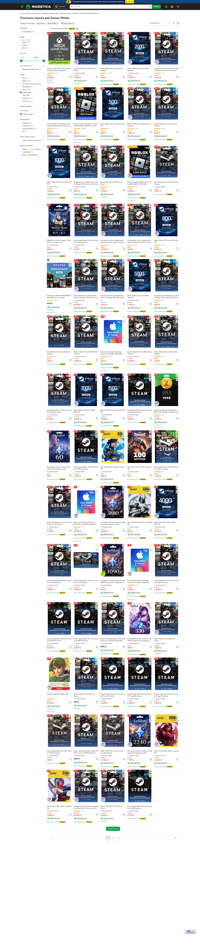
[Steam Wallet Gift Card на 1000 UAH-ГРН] (59, 162)
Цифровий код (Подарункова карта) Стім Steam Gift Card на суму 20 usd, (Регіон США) (166, 70)
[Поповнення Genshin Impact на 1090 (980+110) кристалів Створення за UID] (112, 560)
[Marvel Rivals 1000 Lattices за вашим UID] (139, 502)
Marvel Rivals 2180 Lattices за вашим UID (59, 807)
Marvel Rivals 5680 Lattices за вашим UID (166, 752)
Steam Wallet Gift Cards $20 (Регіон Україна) (166, 183)
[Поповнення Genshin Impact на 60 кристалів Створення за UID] (59, 446)
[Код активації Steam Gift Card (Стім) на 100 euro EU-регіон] (59, 502)
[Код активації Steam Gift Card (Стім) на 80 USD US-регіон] (59, 618)
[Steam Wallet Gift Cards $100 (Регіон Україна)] (86, 331)
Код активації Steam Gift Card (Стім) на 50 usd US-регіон (86, 581)
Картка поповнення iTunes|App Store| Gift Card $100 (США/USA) (85, 523)
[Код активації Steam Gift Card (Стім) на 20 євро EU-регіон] (139, 390)
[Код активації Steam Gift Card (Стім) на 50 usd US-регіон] (86, 560)
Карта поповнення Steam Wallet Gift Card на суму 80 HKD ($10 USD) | (112, 640)
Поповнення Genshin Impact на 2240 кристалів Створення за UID (139, 752)
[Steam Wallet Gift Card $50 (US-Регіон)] (112, 162)
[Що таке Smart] (77, 29)
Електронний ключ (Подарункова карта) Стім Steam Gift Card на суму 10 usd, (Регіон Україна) (59, 125)
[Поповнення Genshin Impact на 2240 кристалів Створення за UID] (139, 730)
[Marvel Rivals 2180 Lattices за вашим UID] (59, 786)
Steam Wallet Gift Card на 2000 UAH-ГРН (138, 69)
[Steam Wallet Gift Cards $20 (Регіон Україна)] (166, 162)
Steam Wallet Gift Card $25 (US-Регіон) (111, 807)
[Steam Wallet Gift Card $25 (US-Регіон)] (112, 786)
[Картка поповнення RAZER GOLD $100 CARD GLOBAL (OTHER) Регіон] (166, 390)
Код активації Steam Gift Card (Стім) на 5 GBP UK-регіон (59, 752)
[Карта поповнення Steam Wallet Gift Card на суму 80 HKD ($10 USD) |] (112, 618)
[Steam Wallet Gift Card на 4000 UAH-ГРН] (166, 502)
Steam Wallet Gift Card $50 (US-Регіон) (111, 183)
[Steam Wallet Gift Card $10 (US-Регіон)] (86, 674)
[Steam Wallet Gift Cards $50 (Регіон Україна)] (139, 331)
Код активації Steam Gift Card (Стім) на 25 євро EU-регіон (166, 581)
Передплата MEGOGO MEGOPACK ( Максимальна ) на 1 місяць (59, 296)
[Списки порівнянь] (172, 7)
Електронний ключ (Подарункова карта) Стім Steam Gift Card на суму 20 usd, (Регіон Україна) (112, 297)
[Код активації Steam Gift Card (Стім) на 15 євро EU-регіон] (166, 674)
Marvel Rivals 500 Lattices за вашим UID (112, 468)
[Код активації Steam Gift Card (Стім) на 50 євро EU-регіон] (59, 390)
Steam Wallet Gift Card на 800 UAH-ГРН (166, 241)
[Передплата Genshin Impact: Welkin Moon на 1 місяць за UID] (59, 220)
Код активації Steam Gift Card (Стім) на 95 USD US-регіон (86, 468)
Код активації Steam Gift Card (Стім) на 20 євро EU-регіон (139, 411)
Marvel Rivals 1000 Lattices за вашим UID (139, 523)
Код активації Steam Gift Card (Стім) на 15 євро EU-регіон (166, 695)
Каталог (62, 6)
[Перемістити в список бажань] (70, 33)
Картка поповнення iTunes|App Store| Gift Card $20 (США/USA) (138, 581)
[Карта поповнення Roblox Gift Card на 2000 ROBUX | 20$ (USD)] (139, 162)
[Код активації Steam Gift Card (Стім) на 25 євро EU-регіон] (166, 560)
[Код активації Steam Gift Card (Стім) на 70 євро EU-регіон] (139, 674)
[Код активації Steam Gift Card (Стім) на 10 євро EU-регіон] (166, 446)
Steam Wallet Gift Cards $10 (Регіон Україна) (59, 353)
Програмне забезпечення (50, 13)
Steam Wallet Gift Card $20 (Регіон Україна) (139, 125)
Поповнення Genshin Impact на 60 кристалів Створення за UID (58, 468)
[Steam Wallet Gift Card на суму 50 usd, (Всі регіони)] (112, 730)
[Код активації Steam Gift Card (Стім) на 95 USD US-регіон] (86, 446)
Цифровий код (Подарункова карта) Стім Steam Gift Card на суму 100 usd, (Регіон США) (86, 807)
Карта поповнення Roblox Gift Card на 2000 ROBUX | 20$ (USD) (139, 183)
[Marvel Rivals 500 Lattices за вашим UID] (112, 446)
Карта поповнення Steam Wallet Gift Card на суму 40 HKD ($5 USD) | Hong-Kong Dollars (86, 752)
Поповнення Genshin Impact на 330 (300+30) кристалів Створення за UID (139, 640)
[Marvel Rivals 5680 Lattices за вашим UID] (166, 730)
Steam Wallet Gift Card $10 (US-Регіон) (84, 695)
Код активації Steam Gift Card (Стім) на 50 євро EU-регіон (59, 411)
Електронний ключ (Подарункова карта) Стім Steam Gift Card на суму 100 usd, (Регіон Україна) (86, 297)
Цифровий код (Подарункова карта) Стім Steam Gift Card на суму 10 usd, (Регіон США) (166, 297)
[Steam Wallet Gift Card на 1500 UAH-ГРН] (112, 390)
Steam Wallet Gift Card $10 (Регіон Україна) (165, 125)
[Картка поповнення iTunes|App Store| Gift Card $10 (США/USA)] (112, 331)
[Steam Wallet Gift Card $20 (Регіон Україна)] (139, 103)
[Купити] (70, 77)
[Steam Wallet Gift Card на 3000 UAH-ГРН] (86, 390)
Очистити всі (40, 23)
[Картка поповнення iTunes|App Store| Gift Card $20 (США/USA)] (139, 560)
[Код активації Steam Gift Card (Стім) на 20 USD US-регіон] (59, 560)
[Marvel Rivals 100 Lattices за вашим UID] (139, 446)
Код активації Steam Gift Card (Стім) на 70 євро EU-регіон (139, 695)
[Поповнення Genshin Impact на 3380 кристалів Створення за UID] (112, 502)
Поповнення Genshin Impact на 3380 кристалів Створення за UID (112, 523)
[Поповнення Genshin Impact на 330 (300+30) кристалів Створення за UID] (139, 618)
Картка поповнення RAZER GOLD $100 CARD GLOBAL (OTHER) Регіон (166, 411)
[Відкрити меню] (22, 7)
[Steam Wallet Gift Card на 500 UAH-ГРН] (112, 103)
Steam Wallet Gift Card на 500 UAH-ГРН (112, 125)
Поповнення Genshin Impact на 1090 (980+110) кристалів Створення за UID (112, 582)
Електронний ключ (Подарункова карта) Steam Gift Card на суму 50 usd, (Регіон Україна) (112, 242)
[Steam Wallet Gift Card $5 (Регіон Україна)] (112, 48)
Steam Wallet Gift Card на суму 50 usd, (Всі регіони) (112, 752)
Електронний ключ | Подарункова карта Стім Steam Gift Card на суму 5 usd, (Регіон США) (139, 242)
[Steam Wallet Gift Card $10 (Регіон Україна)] (166, 103)
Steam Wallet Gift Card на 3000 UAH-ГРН (84, 411)
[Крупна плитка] (174, 23)
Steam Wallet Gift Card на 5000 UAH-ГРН (138, 296)
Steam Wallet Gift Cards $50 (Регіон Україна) (139, 353)
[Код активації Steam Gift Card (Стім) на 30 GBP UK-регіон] (86, 618)
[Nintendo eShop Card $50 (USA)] (59, 674)
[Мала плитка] (178, 23)
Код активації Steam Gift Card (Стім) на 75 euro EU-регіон (112, 695)
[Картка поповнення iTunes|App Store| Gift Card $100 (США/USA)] (86, 502)
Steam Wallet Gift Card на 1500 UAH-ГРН (112, 411)
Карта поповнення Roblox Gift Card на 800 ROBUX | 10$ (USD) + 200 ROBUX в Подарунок (86, 125)
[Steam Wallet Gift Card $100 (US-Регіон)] (86, 48)
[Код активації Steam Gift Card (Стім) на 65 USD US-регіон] (139, 786)
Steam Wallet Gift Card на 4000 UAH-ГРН (164, 523)
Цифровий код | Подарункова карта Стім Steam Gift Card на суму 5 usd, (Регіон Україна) (86, 183)
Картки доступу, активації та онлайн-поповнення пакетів (79, 13)
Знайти (156, 6)
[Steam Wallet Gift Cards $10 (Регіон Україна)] (59, 331)
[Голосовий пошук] (150, 7)
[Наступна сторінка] (175, 838)
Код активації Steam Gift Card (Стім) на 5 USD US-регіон (86, 241)
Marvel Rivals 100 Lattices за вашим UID (139, 468)
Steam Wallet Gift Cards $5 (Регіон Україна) (165, 353)
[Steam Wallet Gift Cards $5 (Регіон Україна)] (166, 331)
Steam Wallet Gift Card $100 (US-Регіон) (85, 69)
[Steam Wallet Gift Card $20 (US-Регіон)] (166, 618)
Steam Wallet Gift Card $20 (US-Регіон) (165, 640)
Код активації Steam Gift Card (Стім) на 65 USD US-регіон (139, 807)
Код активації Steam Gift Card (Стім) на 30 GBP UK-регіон (86, 640)
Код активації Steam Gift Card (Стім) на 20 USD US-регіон (59, 581)
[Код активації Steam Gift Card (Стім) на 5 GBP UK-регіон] (59, 730)
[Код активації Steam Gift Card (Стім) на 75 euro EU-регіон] (112, 674)
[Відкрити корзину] (178, 7)
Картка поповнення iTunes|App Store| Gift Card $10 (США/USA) (111, 353)
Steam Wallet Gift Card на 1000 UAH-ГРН (59, 183)
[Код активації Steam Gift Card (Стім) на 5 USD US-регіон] (86, 220)
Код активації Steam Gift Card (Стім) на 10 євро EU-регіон (166, 468)
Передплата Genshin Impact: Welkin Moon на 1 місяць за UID (59, 241)
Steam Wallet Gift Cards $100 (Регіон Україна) (86, 353)
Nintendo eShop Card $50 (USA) (58, 694)
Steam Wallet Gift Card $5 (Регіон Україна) (111, 69)
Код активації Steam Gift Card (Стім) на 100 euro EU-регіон (59, 523)
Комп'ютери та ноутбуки (31, 13)
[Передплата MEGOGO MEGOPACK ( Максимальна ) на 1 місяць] (59, 275)
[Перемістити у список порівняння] (70, 38)
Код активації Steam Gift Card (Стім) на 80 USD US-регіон (59, 640)
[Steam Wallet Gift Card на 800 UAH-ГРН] (166, 220)
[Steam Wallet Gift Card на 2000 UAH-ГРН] (139, 48)
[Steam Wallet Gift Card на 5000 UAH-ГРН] (139, 275)
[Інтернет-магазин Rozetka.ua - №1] (38, 7)
